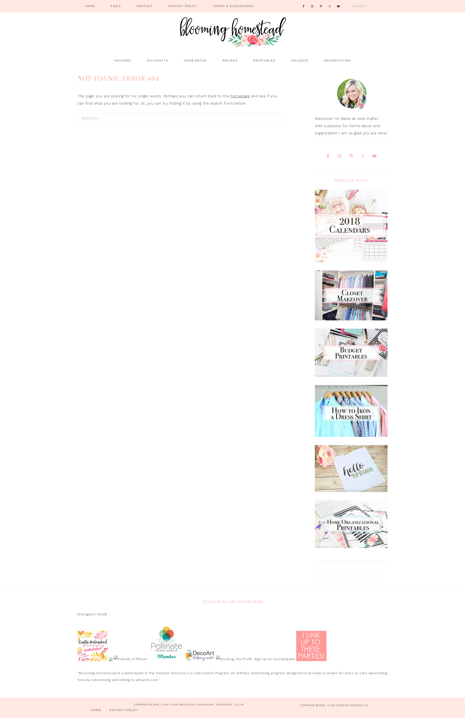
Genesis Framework (199, 704)
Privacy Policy (123, 710)
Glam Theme (170, 704)
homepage (240, 96)
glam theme (336, 705)
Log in (239, 704)
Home (96, 710)
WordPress (224, 704)
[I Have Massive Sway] (111, 659)
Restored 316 (359, 705)
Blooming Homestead (232, 30)
